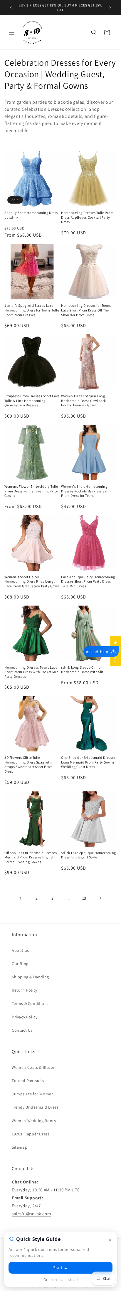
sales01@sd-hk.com (31, 1213)
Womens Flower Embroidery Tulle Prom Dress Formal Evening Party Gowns (31, 491)
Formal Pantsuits (28, 1080)
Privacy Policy (24, 1017)
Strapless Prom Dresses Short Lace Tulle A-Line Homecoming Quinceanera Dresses (32, 400)
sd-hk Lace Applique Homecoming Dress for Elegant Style (88, 855)
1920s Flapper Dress (31, 1134)
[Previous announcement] (10, 7)
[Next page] (100, 898)
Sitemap (19, 1147)
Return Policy (24, 990)
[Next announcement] (110, 7)
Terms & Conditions (30, 1003)
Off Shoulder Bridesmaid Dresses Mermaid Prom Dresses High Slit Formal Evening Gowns (30, 857)
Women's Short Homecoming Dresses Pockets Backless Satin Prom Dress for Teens (86, 491)
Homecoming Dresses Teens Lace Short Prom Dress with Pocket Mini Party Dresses (32, 672)
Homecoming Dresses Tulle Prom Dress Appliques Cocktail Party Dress (87, 217)
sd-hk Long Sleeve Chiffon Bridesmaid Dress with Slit (82, 669)
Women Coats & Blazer (33, 1067)
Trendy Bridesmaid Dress (35, 1107)
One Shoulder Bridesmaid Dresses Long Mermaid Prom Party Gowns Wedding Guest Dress (88, 762)
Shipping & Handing (30, 977)
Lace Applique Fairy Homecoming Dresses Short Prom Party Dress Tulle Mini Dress (88, 581)
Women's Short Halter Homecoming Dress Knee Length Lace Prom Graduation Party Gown (32, 581)
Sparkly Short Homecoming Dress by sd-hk (31, 215)
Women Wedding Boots (34, 1120)
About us (20, 950)
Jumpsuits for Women (33, 1094)
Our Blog (20, 963)
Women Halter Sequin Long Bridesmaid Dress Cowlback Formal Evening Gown (83, 400)
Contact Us (22, 1030)
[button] (11, 32)
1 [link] (21, 898)
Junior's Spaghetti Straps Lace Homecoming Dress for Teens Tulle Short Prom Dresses (31, 310)
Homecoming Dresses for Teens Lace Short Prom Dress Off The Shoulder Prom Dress (86, 310)
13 (84, 898)
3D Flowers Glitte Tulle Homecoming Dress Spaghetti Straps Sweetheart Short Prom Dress (28, 764)
